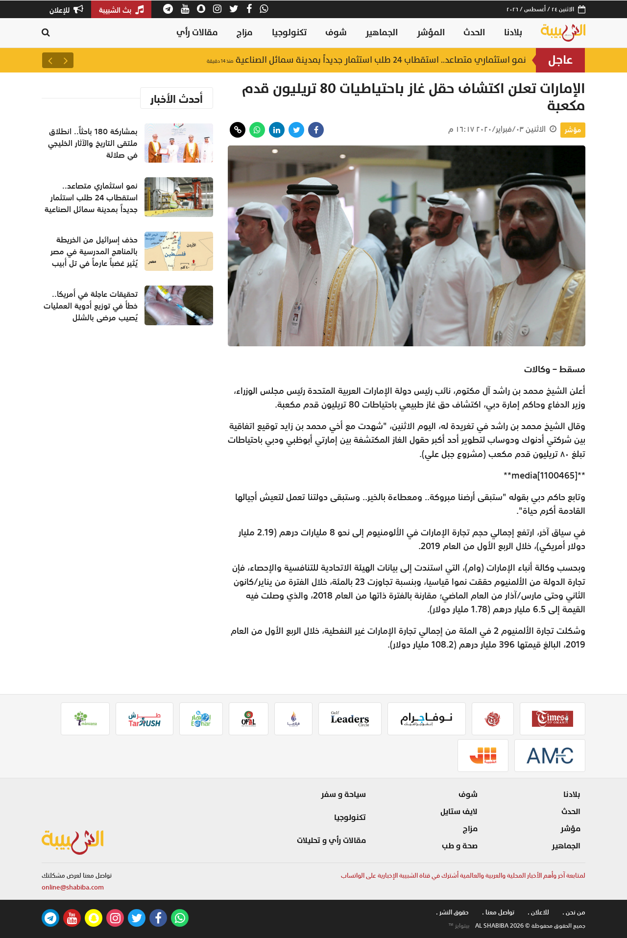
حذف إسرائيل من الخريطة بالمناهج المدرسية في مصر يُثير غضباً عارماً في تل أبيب (94, 251)
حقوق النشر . (452, 912)
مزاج (245, 32)
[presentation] (65, 60)
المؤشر (431, 32)
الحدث (474, 32)
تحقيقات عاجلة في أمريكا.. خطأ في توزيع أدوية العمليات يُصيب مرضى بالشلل (91, 305)
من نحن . (573, 912)
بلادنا (513, 32)
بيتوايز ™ (459, 925)
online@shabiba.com (73, 887)
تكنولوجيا (289, 32)
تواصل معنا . (498, 912)
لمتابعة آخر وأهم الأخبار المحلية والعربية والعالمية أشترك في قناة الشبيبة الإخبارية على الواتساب (463, 875)
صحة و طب (460, 846)
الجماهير (381, 32)
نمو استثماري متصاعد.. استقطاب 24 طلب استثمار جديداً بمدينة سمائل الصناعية (366, 60)
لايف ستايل (459, 811)
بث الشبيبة (116, 9)
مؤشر (573, 130)
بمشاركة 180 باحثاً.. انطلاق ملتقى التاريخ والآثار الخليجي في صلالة (93, 143)
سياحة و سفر (343, 794)
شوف (336, 32)
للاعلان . (538, 912)
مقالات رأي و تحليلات (331, 840)
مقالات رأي (197, 32)
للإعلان (60, 9)
